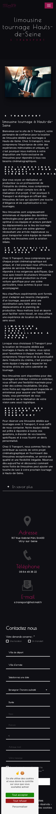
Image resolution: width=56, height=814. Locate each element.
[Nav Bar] (49, 5)
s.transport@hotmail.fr (28, 602)
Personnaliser (19, 806)
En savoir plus (22, 487)
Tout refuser (20, 800)
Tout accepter (20, 794)
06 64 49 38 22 (28, 572)
